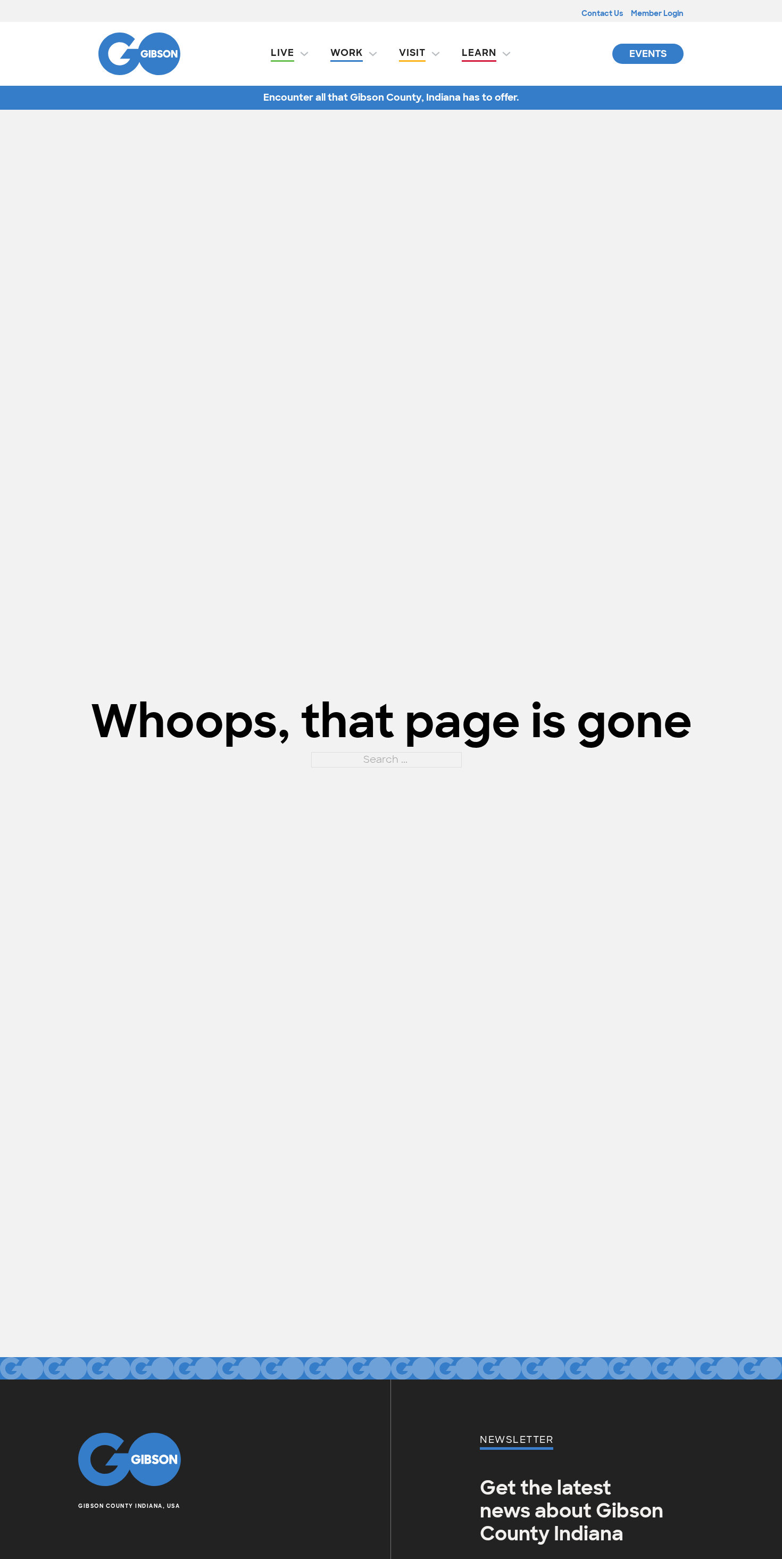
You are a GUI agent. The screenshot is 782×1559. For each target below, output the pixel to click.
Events (648, 53)
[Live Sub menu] (304, 54)
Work (346, 52)
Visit (412, 52)
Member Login (657, 13)
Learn (479, 52)
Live (282, 52)
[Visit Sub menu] (435, 54)
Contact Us (602, 13)
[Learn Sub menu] (506, 54)
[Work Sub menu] (373, 54)
